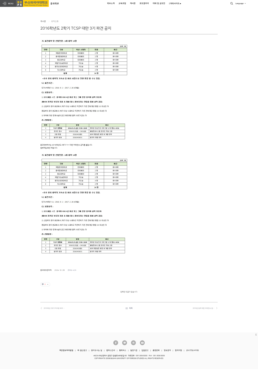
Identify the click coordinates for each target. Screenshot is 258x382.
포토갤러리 (144, 3)
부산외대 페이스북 (115, 342)
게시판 (133, 3)
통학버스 (122, 350)
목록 (131, 308)
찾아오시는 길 (96, 350)
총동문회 (156, 350)
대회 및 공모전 (159, 3)
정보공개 (167, 350)
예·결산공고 (82, 350)
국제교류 (55, 21)
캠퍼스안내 (110, 350)
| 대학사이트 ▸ (175, 3)
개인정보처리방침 (66, 350)
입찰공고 (144, 350)
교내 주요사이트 (192, 350)
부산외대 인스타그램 (133, 342)
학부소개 (111, 3)
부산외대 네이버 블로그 (124, 342)
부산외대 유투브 (142, 342)
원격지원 (178, 350)
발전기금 (133, 350)
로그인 (256, 335)
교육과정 (122, 3)
